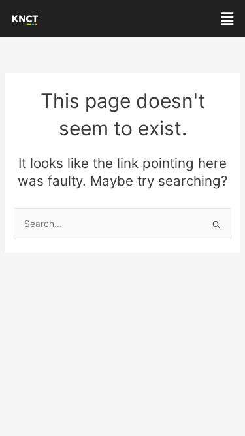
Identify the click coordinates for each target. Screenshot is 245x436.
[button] (227, 19)
